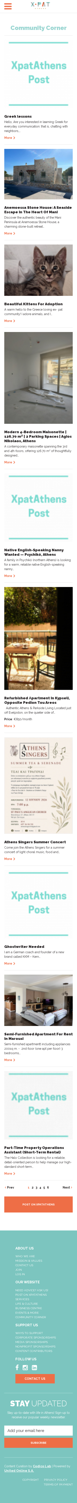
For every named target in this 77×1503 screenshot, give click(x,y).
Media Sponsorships (31, 1342)
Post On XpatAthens (31, 1294)
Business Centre (28, 1308)
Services (22, 1299)
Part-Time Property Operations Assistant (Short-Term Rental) (34, 1150)
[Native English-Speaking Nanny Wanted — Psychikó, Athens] (38, 507)
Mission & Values (28, 1260)
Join (18, 1269)
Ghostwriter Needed (24, 946)
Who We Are (25, 1256)
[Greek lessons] (38, 74)
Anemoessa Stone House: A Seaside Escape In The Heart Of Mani (38, 209)
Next (66, 1187)
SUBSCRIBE (38, 1442)
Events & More (27, 1312)
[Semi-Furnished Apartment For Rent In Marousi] (38, 1000)
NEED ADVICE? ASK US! (31, 1290)
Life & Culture (26, 1303)
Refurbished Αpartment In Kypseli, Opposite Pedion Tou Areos (37, 700)
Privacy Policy (55, 1479)
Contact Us (24, 1265)
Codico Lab (42, 1466)
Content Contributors (33, 1351)
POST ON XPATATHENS (38, 1204)
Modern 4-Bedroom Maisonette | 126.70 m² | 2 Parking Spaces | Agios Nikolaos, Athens (38, 436)
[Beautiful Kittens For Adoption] (38, 269)
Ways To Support (29, 1333)
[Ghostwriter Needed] (38, 904)
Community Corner (30, 1317)
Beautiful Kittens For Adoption (33, 304)
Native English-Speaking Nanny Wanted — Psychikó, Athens (34, 552)
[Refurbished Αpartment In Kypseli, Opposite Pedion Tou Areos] (38, 638)
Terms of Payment (58, 1484)
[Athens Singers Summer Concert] (38, 785)
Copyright (30, 1479)
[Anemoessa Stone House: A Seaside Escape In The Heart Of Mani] (38, 174)
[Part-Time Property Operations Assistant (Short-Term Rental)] (38, 1105)
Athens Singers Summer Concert (35, 842)
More (8, 137)
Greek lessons (18, 116)
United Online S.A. (19, 1470)
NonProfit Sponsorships (35, 1346)
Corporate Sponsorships (35, 1337)
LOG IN (20, 1274)
